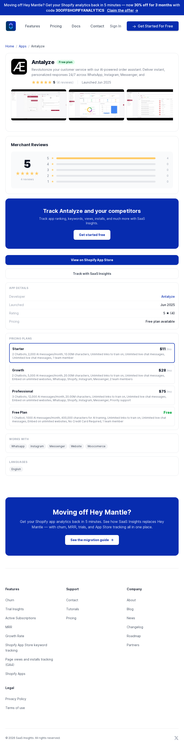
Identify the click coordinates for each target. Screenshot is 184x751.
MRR (8, 627)
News (131, 618)
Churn (9, 600)
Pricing (56, 26)
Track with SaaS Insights (92, 273)
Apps (22, 46)
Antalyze (168, 296)
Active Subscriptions (20, 618)
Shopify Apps (15, 674)
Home (9, 46)
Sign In (115, 26)
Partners (133, 645)
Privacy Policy (15, 699)
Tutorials (72, 609)
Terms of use (15, 708)
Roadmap (134, 636)
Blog (130, 609)
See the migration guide (92, 540)
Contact (97, 26)
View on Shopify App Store (92, 260)
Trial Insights (14, 609)
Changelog (135, 627)
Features (32, 26)
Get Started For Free (155, 26)
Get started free (92, 235)
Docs (76, 26)
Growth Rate (14, 636)
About (131, 600)
